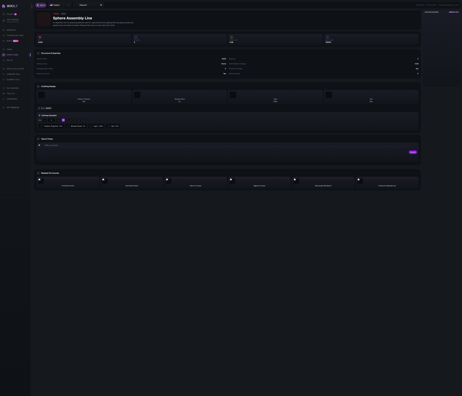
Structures (431, 5)
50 (79, 120)
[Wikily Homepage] (16, 6)
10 (70, 120)
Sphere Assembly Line (449, 5)
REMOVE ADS (454, 12)
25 (75, 120)
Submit (413, 152)
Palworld (420, 5)
